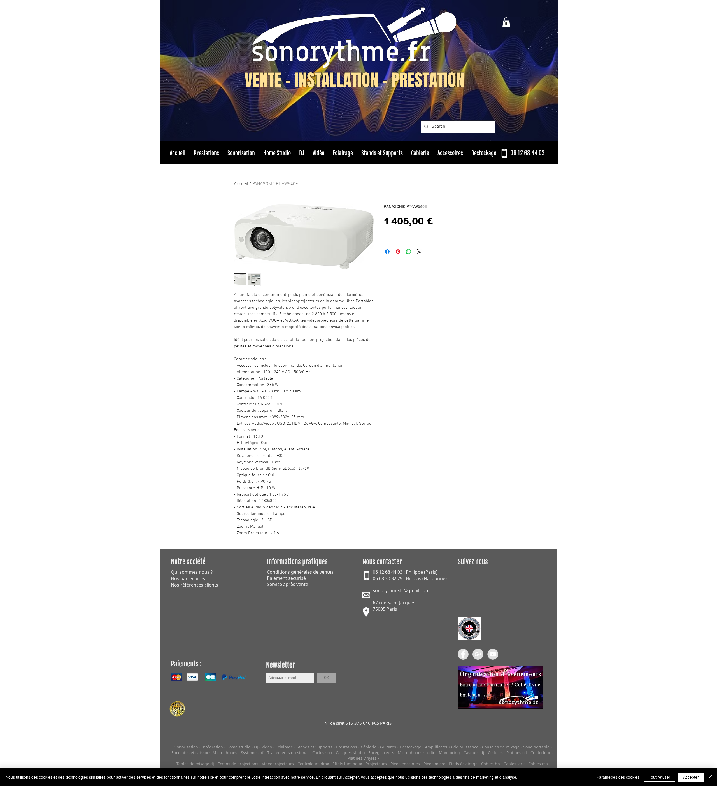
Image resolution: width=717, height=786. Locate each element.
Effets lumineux (347, 763)
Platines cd (516, 752)
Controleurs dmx (313, 763)
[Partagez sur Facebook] (387, 251)
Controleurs (542, 752)
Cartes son (322, 752)
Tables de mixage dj (195, 763)
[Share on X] (419, 251)
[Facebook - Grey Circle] (463, 654)
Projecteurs (376, 763)
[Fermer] (710, 777)
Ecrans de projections (238, 763)
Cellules (495, 752)
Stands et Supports (314, 747)
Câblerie (368, 747)
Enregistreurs (381, 752)
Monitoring (449, 752)
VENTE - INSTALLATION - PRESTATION (354, 80)
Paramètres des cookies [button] (618, 777)
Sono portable (536, 747)
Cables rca (538, 763)
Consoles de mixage (501, 747)
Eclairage (285, 747)
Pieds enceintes (405, 763)
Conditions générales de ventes (300, 572)
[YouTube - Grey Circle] (492, 654)
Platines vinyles (362, 758)
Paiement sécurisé (286, 578)
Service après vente (287, 584)
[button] (506, 22)
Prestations (346, 747)
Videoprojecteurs (278, 763)
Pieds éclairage (463, 763)
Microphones (225, 752)
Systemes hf (252, 752)
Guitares (388, 747)
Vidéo (267, 747)
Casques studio (350, 752)
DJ (256, 747)
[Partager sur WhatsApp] (408, 251)
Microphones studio (416, 752)
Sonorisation (186, 747)
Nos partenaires (188, 578)
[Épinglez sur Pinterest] (398, 251)
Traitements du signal (288, 752)
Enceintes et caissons (191, 752)
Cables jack (514, 763)
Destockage (410, 747)
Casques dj (474, 752)
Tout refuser (659, 777)
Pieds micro (434, 763)
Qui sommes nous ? (192, 572)
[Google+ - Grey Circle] (477, 654)
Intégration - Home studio (226, 747)
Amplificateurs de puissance (452, 747)
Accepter (691, 777)
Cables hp (490, 763)
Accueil (241, 184)
